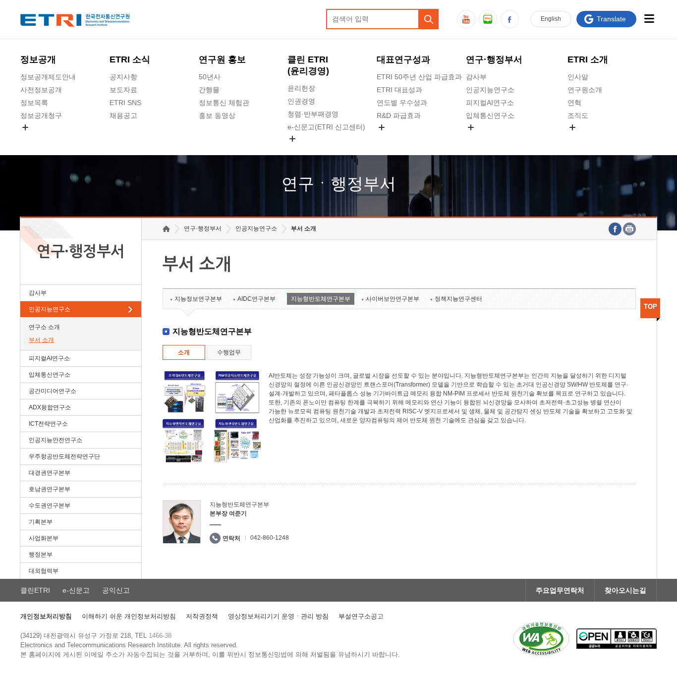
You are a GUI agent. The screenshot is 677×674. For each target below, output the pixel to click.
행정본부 (41, 554)
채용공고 (123, 115)
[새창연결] (615, 229)
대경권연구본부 (49, 472)
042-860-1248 (269, 537)
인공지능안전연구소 (55, 440)
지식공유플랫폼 (401, 139)
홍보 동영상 (217, 115)
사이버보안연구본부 (392, 298)
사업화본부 (43, 538)
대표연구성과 (403, 59)
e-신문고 (76, 590)
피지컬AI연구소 (490, 103)
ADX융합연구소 (50, 407)
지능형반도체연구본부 (320, 298)
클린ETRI (35, 590)
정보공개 (38, 59)
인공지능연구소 (490, 90)
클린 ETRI (308, 65)
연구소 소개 (44, 327)
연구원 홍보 (222, 59)
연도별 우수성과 (402, 103)
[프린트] (629, 229)
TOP (650, 306)
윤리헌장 (301, 88)
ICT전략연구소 (48, 423)
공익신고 (301, 150)
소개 (184, 352)
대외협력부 (43, 570)
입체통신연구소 (490, 115)
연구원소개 (584, 90)
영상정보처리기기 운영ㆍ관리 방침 (278, 616)
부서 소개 (41, 340)
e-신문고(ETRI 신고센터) (326, 127)
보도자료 (123, 90)
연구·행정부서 (494, 59)
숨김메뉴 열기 (25, 127)
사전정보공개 (41, 90)
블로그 (488, 19)
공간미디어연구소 (493, 139)
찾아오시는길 (625, 590)
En (551, 18)
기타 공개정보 (589, 139)
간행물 (209, 90)
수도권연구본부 (49, 505)
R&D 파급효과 (399, 115)
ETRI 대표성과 (399, 90)
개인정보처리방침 (46, 616)
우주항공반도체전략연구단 (64, 456)
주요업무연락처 (560, 590)
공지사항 (123, 77)
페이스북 (510, 19)
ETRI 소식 (130, 59)
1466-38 (160, 635)
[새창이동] (541, 639)
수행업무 (229, 352)
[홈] (166, 229)
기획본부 (41, 521)
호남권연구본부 (49, 489)
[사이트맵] (649, 18)
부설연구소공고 (361, 616)
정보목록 (34, 103)
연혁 (574, 103)
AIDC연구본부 (256, 298)
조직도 (577, 115)
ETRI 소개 (587, 59)
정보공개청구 (41, 115)
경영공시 (34, 139)
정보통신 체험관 (224, 103)
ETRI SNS (125, 103)
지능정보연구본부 (198, 298)
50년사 (210, 77)
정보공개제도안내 (48, 77)
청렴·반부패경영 (312, 114)
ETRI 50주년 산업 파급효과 (419, 77)
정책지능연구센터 (458, 298)
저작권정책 (202, 616)
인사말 (577, 77)
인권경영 (301, 101)
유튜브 (466, 19)
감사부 (476, 77)
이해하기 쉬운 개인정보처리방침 (129, 616)
